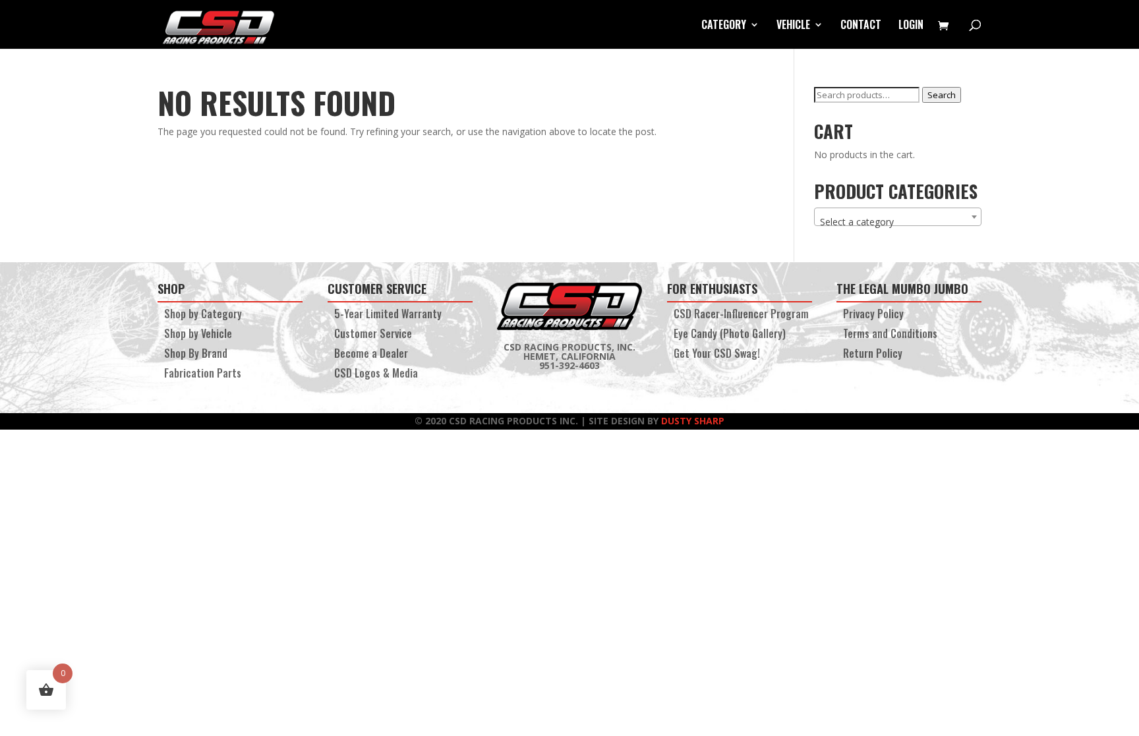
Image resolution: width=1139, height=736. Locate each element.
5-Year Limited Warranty (388, 315)
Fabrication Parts (202, 374)
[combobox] (897, 217)
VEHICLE (793, 26)
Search (941, 95)
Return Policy (872, 355)
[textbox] (898, 222)
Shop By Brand (195, 355)
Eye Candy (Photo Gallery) (730, 335)
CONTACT (860, 26)
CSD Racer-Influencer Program (741, 315)
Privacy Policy (873, 315)
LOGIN (910, 26)
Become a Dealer (371, 355)
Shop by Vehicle (198, 335)
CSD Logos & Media (376, 374)
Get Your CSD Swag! (717, 355)
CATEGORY (723, 26)
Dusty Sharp (692, 420)
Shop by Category (203, 315)
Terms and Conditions (890, 335)
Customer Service (373, 335)
